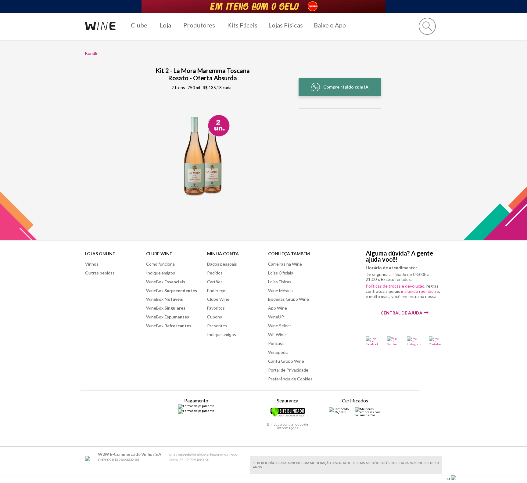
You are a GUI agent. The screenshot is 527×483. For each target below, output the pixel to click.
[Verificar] (287, 416)
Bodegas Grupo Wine (288, 299)
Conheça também (289, 253)
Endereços (217, 290)
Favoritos (216, 307)
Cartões (215, 281)
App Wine (277, 307)
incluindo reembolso (420, 291)
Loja (165, 25)
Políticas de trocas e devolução (395, 286)
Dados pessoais (222, 264)
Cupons (214, 316)
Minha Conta (223, 253)
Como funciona (160, 264)
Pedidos (215, 272)
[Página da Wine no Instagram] (414, 341)
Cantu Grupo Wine (286, 361)
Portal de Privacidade (288, 369)
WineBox (165, 281)
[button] (427, 26)
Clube (139, 25)
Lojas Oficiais (280, 272)
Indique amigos (160, 272)
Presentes (217, 325)
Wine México (280, 290)
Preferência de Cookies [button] (290, 378)
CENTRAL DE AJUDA (401, 312)
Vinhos (92, 264)
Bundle (92, 53)
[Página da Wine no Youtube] (435, 341)
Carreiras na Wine (285, 264)
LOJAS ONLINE (100, 253)
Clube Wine (159, 253)
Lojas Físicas (285, 25)
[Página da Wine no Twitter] (393, 341)
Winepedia (278, 352)
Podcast (276, 343)
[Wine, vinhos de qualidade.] (89, 458)
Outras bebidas (100, 272)
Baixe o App (330, 25)
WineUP (276, 316)
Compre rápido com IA (345, 86)
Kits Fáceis (242, 25)
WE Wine (277, 334)
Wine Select (279, 325)
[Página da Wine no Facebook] (372, 341)
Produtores (199, 25)
